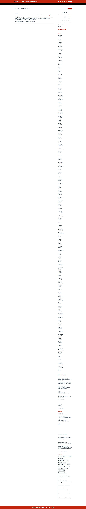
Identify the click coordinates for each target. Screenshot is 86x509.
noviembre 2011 (60, 281)
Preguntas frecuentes (40, 507)
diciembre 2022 (60, 95)
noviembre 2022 (60, 96)
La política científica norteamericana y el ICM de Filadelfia (64, 380)
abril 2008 (59, 341)
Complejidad (60, 419)
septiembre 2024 (61, 66)
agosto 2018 (60, 167)
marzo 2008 (60, 342)
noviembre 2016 (60, 197)
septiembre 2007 (61, 351)
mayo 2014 (59, 239)
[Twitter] (60, 1)
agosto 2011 (60, 285)
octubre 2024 (60, 64)
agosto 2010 (60, 302)
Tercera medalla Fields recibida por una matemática (64, 384)
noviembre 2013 (60, 247)
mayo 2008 (59, 339)
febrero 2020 (60, 142)
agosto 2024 (60, 67)
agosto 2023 (60, 84)
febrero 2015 (60, 226)
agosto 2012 (60, 268)
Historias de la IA (60, 476)
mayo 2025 (59, 54)
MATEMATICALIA (61, 408)
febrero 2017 (60, 193)
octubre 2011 (60, 282)
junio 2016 (59, 204)
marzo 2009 (60, 325)
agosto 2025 (60, 50)
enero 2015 (60, 228)
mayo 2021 (59, 121)
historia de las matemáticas (62, 474)
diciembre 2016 (60, 195)
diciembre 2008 (60, 330)
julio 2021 (59, 119)
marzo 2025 (60, 57)
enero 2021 (60, 127)
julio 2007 (59, 353)
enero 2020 (60, 144)
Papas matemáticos (61, 399)
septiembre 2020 (61, 133)
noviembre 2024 (60, 63)
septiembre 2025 (61, 49)
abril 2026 (59, 40)
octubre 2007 (60, 349)
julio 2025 (59, 52)
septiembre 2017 (61, 183)
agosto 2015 (60, 218)
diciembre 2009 (60, 313)
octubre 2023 (60, 81)
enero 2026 (60, 45)
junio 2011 (59, 288)
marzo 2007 (60, 359)
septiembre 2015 (61, 216)
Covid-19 (67, 460)
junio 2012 (59, 271)
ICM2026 (64, 478)
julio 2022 (59, 102)
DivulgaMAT (60, 404)
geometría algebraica (61, 470)
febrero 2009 (60, 327)
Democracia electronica (62, 420)
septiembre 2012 (61, 267)
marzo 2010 (60, 309)
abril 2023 (59, 89)
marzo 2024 (60, 74)
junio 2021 (59, 120)
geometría (66, 468)
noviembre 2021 (60, 113)
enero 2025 (60, 60)
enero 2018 (60, 177)
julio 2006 (59, 370)
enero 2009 (60, 328)
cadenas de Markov (61, 460)
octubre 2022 (60, 98)
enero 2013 (60, 261)
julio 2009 (59, 320)
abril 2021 (59, 123)
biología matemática (61, 458)
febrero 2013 (60, 260)
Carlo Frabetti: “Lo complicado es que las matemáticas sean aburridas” (64, 437)
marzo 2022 (60, 107)
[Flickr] (62, 1)
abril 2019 (59, 156)
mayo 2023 (59, 88)
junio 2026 (59, 38)
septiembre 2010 (61, 300)
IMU (59, 480)
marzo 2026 (60, 42)
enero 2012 (60, 278)
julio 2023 (59, 85)
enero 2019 (60, 160)
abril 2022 (59, 106)
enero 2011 (60, 295)
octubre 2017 (60, 181)
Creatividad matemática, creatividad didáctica (64, 394)
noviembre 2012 (60, 264)
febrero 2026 (60, 43)
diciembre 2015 (60, 212)
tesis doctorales (67, 497)
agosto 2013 (60, 251)
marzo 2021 (60, 124)
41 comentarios (32, 21)
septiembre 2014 (61, 233)
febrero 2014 (60, 243)
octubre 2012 (60, 265)
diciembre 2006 (60, 363)
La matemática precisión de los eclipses (64, 382)
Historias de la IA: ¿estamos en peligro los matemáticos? (64, 397)
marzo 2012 (60, 275)
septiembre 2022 (61, 99)
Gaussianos (60, 423)
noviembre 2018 (60, 163)
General (16, 13)
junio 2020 (59, 137)
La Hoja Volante (60, 406)
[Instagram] (64, 1)
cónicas (64, 462)
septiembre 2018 (61, 166)
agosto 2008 (60, 335)
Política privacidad (47, 507)
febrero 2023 (60, 92)
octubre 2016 (60, 198)
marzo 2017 (60, 191)
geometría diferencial (61, 472)
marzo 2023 (60, 91)
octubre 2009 (60, 316)
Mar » (61, 26)
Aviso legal (52, 507)
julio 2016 (59, 202)
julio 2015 (59, 219)
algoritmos (64, 456)
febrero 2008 (60, 344)
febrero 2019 (60, 159)
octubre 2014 (60, 232)
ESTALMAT (60, 405)
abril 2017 (59, 190)
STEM (59, 495)
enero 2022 (60, 110)
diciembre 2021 (60, 112)
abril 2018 (59, 173)
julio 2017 (59, 186)
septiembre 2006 (61, 367)
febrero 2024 (60, 75)
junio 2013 (59, 254)
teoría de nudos (64, 495)
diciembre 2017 (60, 179)
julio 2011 (59, 286)
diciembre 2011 (60, 279)
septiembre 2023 (61, 82)
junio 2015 (59, 221)
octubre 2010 (60, 299)
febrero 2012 (60, 276)
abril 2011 (59, 290)
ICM (65, 476)
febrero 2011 (60, 293)
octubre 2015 (60, 215)
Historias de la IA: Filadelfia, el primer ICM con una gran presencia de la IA (65, 378)
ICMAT (68, 478)
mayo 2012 (59, 272)
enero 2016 (60, 211)
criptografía (60, 462)
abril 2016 (59, 207)
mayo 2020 (59, 138)
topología (59, 499)
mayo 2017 (59, 188)
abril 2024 (59, 73)
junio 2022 (59, 103)
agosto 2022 (60, 100)
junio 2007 (59, 355)
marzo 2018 (60, 174)
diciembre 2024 (60, 61)
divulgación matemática (61, 464)
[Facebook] (58, 1)
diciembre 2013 (60, 246)
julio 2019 (59, 152)
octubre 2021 (60, 114)
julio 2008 (59, 337)
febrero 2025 (60, 59)
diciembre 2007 (60, 346)
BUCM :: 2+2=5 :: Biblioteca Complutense (64, 417)
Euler (59, 468)
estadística (68, 466)
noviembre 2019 (60, 147)
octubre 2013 (60, 249)
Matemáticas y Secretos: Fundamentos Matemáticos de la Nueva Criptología (33, 15)
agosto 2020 (60, 134)
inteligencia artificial (64, 480)
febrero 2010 (60, 310)
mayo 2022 (59, 105)
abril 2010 (59, 307)
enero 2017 (60, 194)
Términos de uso (34, 507)
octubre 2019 (60, 148)
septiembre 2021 (61, 116)
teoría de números (61, 497)
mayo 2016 (59, 205)
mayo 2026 (59, 39)
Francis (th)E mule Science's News (63, 421)
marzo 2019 (60, 158)
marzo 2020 (60, 141)
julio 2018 (59, 169)
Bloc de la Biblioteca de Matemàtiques (64, 414)
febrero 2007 (60, 360)
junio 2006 (59, 371)
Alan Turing (60, 456)
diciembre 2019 (60, 145)
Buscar (70, 8)
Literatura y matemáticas (62, 482)
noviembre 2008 (60, 331)
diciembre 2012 (60, 262)
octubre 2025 (60, 47)
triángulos (64, 499)
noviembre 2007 (60, 348)
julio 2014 (59, 236)
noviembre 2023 (60, 79)
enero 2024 (60, 77)
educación (68, 464)
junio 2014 (59, 237)
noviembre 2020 (60, 130)
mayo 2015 (59, 222)
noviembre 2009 (60, 314)
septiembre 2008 (61, 334)
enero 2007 (60, 362)
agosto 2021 (60, 117)
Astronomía (69, 456)
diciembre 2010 (60, 296)
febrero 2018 (60, 176)
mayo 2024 (59, 71)
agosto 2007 (60, 352)
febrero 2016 (60, 209)
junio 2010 (59, 304)
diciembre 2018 (60, 162)
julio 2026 (59, 36)
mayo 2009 (59, 323)
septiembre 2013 (61, 250)
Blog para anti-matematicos (62, 416)
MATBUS (59, 424)
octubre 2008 (60, 332)
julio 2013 (59, 253)
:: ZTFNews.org (60, 413)
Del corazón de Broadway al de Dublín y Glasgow (64, 390)
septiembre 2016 (61, 200)
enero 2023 (60, 93)
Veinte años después (61, 392)
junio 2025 (59, 53)
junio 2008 (59, 338)
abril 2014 (59, 240)
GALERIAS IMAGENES (61, 431)
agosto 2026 (60, 35)
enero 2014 (60, 244)
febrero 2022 (60, 109)
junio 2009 (59, 321)
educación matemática (61, 466)
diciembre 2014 (60, 229)
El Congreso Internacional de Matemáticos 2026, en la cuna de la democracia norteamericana (64, 387)
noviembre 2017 (60, 180)
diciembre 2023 (60, 78)
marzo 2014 (60, 242)
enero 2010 (60, 311)
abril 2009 (59, 324)
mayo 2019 (59, 155)
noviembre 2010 (60, 297)
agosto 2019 (60, 151)
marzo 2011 (60, 292)
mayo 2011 (59, 289)
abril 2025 (59, 56)
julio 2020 (59, 135)
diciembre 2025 (60, 46)
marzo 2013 (60, 258)
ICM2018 (69, 476)
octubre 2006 (60, 366)
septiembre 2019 (61, 149)
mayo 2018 (59, 172)
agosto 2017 (60, 184)
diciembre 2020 (60, 128)
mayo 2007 (59, 356)
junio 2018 (59, 170)
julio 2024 (59, 68)
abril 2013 (59, 257)
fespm (62, 468)
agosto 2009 (60, 318)
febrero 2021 (60, 126)
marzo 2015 (60, 225)
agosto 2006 (60, 369)
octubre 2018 (60, 165)
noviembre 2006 (60, 364)
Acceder (59, 503)
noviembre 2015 (60, 214)
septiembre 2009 (61, 317)
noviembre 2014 (60, 230)
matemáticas (69, 482)
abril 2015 (59, 223)
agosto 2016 (60, 201)
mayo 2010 (59, 306)
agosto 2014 (60, 235)
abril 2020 (59, 140)
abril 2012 (59, 274)
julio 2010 (59, 303)
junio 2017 (59, 187)
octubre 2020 (60, 131)
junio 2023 (59, 86)
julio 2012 (59, 269)
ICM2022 (59, 478)
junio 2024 (59, 70)
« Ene (59, 26)
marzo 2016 (60, 208)
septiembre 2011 (61, 283)
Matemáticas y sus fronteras (30, 1)
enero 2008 (60, 345)
